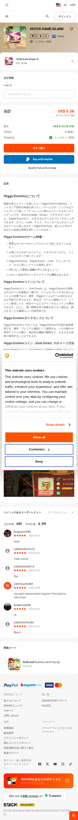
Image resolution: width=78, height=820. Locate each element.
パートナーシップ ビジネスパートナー (57, 729)
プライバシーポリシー (16, 738)
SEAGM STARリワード (54, 700)
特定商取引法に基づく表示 (19, 748)
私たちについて (12, 700)
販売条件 (9, 733)
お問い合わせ (11, 715)
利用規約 (9, 728)
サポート (9, 710)
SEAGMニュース (13, 705)
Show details (55, 424)
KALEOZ (46, 705)
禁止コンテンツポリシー (17, 743)
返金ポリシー (11, 753)
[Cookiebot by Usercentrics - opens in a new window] (55, 355)
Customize (37, 449)
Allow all (39, 437)
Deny (39, 461)
